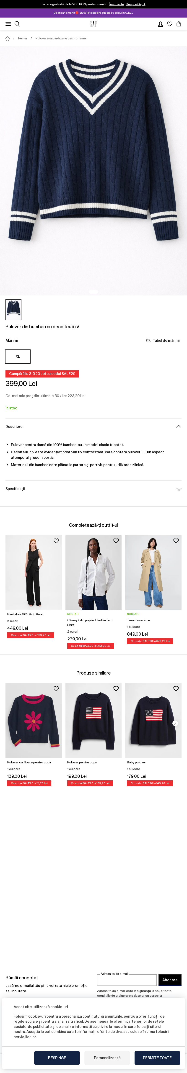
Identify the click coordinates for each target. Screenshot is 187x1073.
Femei (22, 38)
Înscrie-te (116, 4)
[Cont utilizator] (160, 24)
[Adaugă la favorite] (56, 540)
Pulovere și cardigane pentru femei (61, 38)
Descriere (14, 426)
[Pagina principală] (7, 38)
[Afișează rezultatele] (17, 24)
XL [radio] (18, 356)
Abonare (170, 980)
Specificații (15, 489)
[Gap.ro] (93, 24)
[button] (175, 723)
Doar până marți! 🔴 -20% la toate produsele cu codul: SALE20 (93, 12)
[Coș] (179, 24)
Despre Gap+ (135, 4)
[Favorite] (169, 24)
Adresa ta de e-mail (114, 973)
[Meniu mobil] (8, 24)
